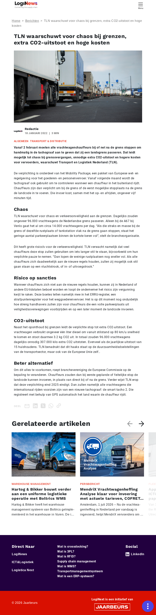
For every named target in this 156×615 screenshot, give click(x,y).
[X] (44, 405)
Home (16, 20)
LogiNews (19, 554)
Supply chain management (76, 561)
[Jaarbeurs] (112, 606)
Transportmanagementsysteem (80, 571)
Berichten (32, 20)
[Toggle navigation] (140, 5)
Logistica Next (23, 570)
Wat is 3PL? (65, 551)
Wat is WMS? (66, 566)
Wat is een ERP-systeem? (75, 576)
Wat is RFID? (66, 556)
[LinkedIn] (36, 405)
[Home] (26, 5)
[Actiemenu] (148, 606)
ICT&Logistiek (23, 562)
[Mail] (27, 405)
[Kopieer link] (59, 405)
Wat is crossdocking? (72, 546)
